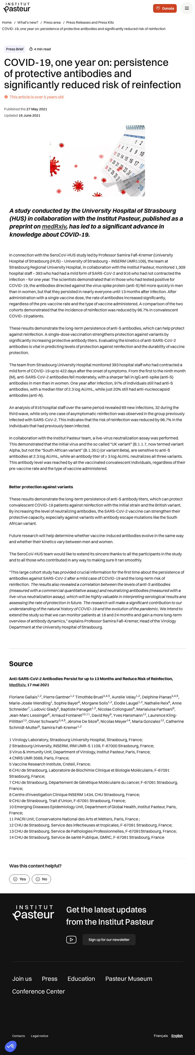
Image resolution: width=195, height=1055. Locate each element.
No (44, 879)
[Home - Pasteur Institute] (16, 7)
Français (161, 1035)
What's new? (27, 22)
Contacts (18, 1036)
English (177, 1035)
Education (81, 978)
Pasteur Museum (128, 978)
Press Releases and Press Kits (90, 22)
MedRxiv (17, 684)
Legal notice (39, 1036)
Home (7, 22)
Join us (22, 978)
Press (49, 978)
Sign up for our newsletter (109, 939)
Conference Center (38, 991)
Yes (23, 879)
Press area (52, 22)
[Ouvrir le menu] (187, 8)
